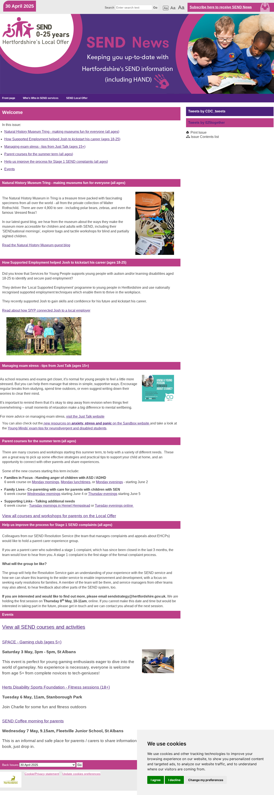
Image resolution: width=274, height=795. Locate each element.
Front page (8, 98)
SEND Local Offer (77, 98)
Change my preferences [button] (205, 780)
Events (9, 169)
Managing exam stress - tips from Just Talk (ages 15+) (44, 146)
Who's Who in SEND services (40, 98)
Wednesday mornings (43, 494)
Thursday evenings (102, 494)
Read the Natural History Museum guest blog (36, 245)
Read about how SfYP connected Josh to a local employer (46, 310)
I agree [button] (156, 780)
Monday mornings (45, 482)
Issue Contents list (205, 137)
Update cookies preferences (81, 774)
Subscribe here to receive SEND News (221, 7)
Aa (166, 8)
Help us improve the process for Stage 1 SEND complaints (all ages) (56, 161)
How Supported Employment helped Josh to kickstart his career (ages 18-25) (62, 139)
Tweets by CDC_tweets (206, 111)
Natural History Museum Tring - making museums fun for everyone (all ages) (61, 131)
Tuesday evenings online (114, 505)
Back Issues (10, 765)
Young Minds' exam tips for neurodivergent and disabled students (57, 428)
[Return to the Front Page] (137, 54)
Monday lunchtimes (75, 482)
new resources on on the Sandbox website (96, 423)
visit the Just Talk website (85, 416)
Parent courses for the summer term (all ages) (38, 154)
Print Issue (199, 132)
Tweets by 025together (206, 122)
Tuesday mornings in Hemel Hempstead (59, 505)
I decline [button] (174, 780)
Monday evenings (109, 482)
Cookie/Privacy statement (42, 774)
